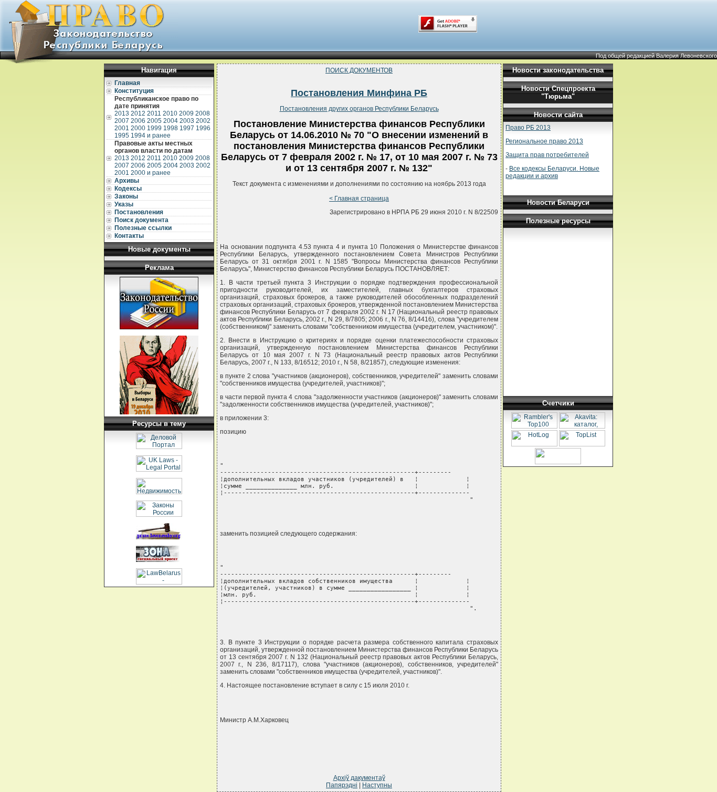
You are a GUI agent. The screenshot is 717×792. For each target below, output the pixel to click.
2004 (170, 120)
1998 (170, 128)
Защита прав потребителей (547, 155)
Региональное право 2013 (544, 141)
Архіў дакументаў (359, 777)
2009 (186, 113)
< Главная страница (359, 198)
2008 (202, 113)
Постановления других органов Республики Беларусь (359, 108)
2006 (138, 120)
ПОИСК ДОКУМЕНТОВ (359, 70)
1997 (187, 128)
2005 (154, 120)
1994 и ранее (151, 135)
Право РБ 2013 (528, 127)
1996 (203, 128)
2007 (121, 120)
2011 (154, 113)
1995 (121, 135)
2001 (121, 128)
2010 (170, 113)
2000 (138, 128)
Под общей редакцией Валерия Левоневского (656, 56)
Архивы (126, 180)
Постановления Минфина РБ (359, 93)
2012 (138, 113)
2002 (203, 120)
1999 (154, 128)
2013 (121, 113)
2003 (187, 120)
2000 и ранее (151, 172)
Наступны (377, 785)
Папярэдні (341, 785)
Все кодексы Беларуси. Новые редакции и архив (552, 172)
